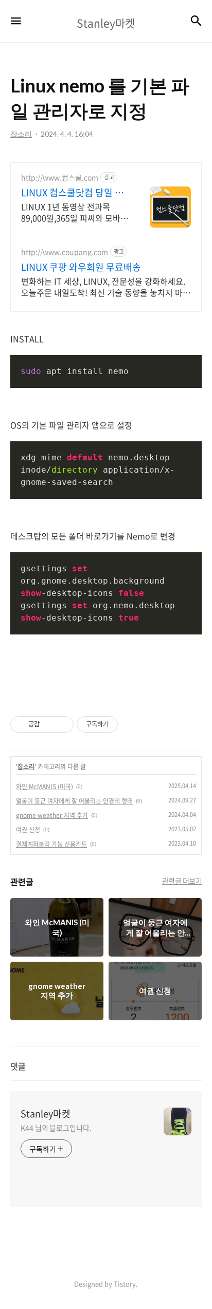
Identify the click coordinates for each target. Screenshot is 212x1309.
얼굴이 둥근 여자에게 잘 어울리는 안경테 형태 (74, 801)
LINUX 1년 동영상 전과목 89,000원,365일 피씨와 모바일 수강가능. (74, 211)
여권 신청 (28, 829)
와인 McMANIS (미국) (44, 786)
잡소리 (25, 766)
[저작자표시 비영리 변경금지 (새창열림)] (132, 724)
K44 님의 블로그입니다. (56, 1128)
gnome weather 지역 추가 (52, 815)
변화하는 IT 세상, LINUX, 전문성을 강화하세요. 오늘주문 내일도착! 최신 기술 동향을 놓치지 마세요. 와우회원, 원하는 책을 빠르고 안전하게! (105, 286)
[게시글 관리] (62, 724)
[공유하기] (49, 724)
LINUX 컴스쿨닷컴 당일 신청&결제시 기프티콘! (72, 192)
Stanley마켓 (45, 1114)
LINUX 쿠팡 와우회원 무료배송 (81, 267)
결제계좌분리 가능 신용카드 (51, 844)
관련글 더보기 (182, 880)
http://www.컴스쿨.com (59, 177)
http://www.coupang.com (64, 252)
